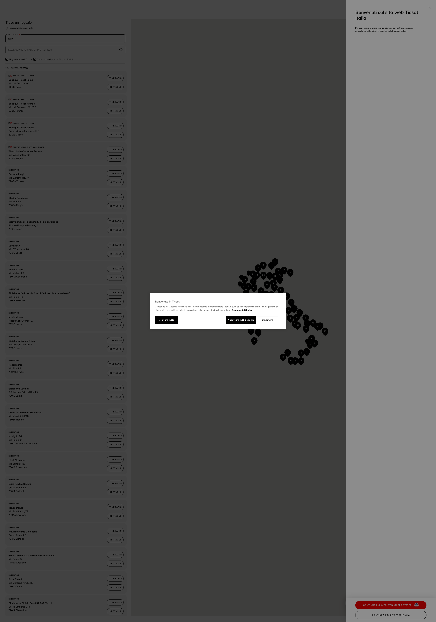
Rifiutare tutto (167, 320)
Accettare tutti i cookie (241, 320)
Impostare (267, 320)
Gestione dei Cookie (242, 310)
